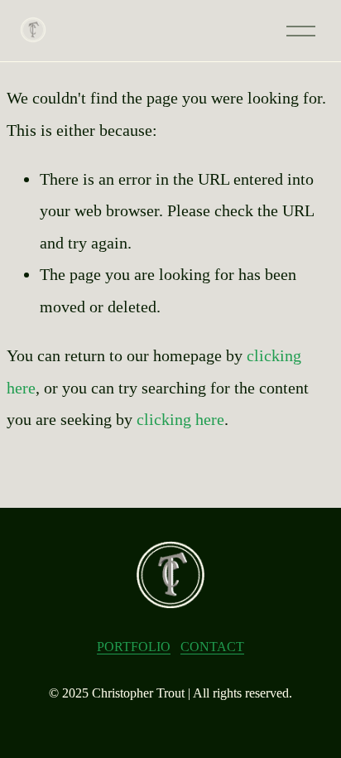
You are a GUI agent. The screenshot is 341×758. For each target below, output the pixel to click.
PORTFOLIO (133, 647)
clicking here (180, 419)
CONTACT (212, 647)
